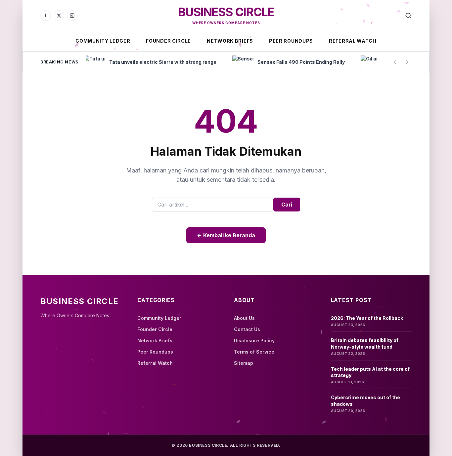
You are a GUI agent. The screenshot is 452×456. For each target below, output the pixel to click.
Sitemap (243, 363)
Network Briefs (230, 41)
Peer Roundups (291, 41)
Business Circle (226, 12)
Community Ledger (102, 41)
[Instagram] (72, 15)
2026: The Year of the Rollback (367, 318)
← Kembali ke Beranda (226, 235)
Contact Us (247, 329)
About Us (244, 318)
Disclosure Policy (254, 340)
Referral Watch (353, 41)
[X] (59, 15)
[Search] (408, 15)
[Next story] (407, 62)
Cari (286, 204)
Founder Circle (168, 41)
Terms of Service (254, 352)
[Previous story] (395, 62)
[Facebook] (45, 15)
